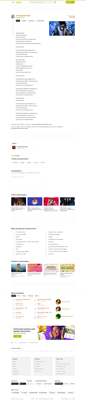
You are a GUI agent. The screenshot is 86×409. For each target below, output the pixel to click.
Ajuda (57, 361)
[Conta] (73, 2)
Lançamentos (16, 373)
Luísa (40, 126)
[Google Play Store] (14, 384)
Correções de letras (39, 368)
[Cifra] (13, 27)
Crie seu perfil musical (40, 361)
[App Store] (23, 384)
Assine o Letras (38, 371)
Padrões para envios (61, 373)
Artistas (14, 363)
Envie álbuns (37, 363)
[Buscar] (55, 2)
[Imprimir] (13, 29)
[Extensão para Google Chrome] (30, 384)
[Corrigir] (13, 32)
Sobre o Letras (59, 368)
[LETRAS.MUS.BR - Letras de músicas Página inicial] (19, 2)
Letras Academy (43, 156)
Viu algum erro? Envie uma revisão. (19, 128)
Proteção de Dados (60, 366)
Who (18, 126)
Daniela (29, 126)
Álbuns (14, 366)
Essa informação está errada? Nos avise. (42, 124)
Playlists (15, 368)
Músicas (15, 361)
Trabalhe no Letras (60, 371)
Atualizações (16, 371)
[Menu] (13, 2)
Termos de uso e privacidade (63, 363)
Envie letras (37, 366)
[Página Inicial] (12, 342)
